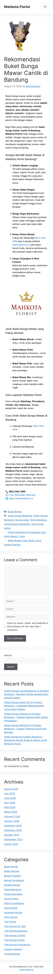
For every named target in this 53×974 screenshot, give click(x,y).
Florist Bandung (12, 889)
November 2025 (13, 830)
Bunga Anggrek (12, 875)
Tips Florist (10, 921)
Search (8, 655)
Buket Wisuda (11, 871)
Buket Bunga (15, 511)
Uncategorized (12, 954)
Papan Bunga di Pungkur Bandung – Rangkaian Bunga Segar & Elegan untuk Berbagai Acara (25, 740)
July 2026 (9, 793)
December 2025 (13, 825)
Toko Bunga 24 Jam (15, 926)
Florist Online (11, 898)
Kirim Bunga (10, 917)
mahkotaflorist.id (20, 245)
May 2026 (9, 802)
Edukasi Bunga (12, 885)
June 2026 (10, 798)
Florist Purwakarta (14, 903)
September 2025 (13, 839)
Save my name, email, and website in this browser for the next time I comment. (27, 626)
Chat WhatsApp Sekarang (22, 495)
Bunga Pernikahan (14, 880)
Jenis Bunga (10, 908)
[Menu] (45, 7)
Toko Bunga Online (14, 940)
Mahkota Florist (17, 7)
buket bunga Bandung (20, 515)
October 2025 (11, 835)
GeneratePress (26, 969)
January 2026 (11, 821)
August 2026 (11, 789)
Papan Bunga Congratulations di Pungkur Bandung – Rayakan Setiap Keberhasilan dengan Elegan (26, 694)
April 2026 (9, 807)
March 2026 (10, 812)
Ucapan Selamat (13, 949)
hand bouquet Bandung (17, 524)
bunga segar (22, 520)
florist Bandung (38, 520)
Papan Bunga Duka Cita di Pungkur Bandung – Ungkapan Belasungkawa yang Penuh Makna (24, 706)
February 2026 (12, 816)
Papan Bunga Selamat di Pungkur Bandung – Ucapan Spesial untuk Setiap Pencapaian (26, 717)
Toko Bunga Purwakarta (17, 944)
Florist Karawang (13, 894)
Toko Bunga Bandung (15, 931)
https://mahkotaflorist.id (21, 498)
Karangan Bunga (13, 912)
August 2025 (11, 844)
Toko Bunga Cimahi (14, 935)
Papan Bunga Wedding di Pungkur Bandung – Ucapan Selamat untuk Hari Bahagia (25, 729)
